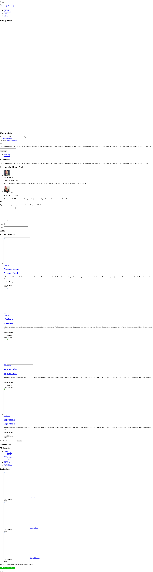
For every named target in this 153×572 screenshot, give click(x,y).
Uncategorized (8, 465)
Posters (6, 461)
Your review (4, 221)
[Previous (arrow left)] (0, 571)
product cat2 (7, 464)
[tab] (78, 154)
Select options (7, 365)
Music (5, 456)
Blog (5, 15)
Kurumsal (6, 10)
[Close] (0, 1)
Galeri (5, 13)
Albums (9, 457)
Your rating (3, 208)
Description (7, 154)
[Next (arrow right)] (2, 571)
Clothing (9, 140)
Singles (9, 459)
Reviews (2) (7, 156)
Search (19, 440)
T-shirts (9, 454)
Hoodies (14, 140)
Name (2, 224)
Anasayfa (6, 9)
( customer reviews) (6, 138)
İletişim (6, 17)
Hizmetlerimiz (7, 12)
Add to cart (3, 151)
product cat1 (7, 462)
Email (2, 227)
